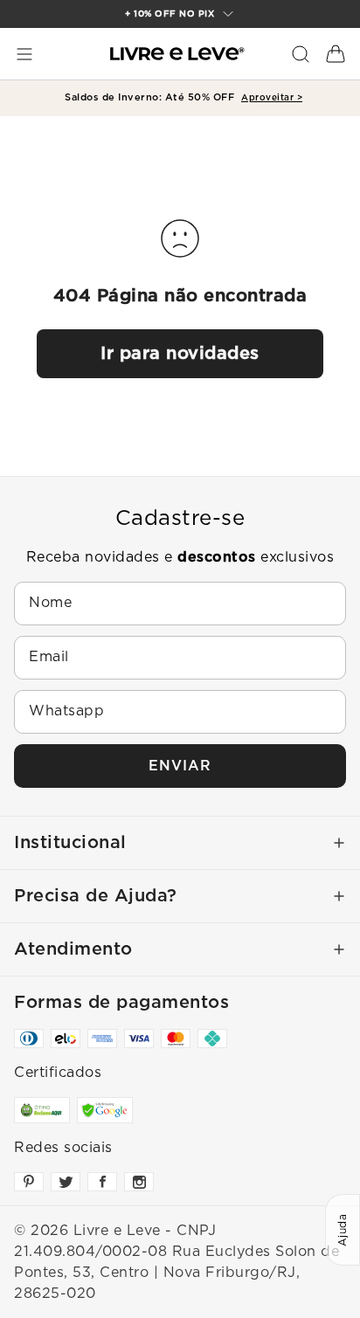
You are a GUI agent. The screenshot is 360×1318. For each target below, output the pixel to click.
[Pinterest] (29, 1181)
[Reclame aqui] (42, 1110)
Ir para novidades (180, 353)
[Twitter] (65, 1181)
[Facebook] (102, 1181)
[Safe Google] (105, 1110)
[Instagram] (139, 1181)
